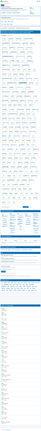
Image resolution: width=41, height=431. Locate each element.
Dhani (25, 197)
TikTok (13, 249)
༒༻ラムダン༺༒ (5, 144)
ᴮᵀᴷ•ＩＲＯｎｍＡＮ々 (24, 131)
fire (2, 331)
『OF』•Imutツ (30, 100)
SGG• (10, 171)
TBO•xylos (4, 113)
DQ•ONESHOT (22, 184)
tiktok (2, 359)
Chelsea (32, 290)
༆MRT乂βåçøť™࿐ (27, 96)
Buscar (2, 5)
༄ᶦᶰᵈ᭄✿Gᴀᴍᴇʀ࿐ (11, 38)
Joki (16, 149)
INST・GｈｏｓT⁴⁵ (11, 118)
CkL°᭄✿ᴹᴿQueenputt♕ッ (16, 43)
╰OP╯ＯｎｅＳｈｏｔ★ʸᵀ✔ (20, 56)
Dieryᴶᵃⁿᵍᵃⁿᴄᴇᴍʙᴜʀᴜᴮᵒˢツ (6, 91)
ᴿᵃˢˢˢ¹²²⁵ (29, 149)
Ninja (2, 369)
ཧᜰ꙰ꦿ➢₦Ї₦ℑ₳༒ (23, 91)
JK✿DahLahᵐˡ (19, 166)
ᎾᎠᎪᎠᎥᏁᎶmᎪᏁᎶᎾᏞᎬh (14, 100)
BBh (19, 197)
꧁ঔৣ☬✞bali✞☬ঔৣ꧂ (5, 166)
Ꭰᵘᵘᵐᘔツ (15, 78)
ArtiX (5, 24)
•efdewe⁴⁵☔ (28, 74)
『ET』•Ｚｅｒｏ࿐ (17, 153)
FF (1, 317)
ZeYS (24, 69)
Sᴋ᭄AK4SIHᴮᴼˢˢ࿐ (12, 47)
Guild (2, 402)
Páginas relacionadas (16, 12)
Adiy (31, 171)
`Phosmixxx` (35, 153)
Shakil (19, 282)
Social (12, 21)
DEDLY (37, 193)
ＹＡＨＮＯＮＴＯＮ (29, 47)
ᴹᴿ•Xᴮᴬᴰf (13, 69)
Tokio (10, 284)
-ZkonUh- (21, 171)
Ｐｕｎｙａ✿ (29, 118)
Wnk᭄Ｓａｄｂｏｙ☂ (26, 135)
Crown (17, 286)
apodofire (23, 290)
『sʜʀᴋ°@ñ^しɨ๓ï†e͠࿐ (20, 109)
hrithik (17, 284)
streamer (14, 290)
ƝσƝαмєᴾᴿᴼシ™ (4, 87)
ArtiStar (15, 240)
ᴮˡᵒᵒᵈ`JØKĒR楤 (12, 60)
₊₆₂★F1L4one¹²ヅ (5, 60)
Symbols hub (30, 249)
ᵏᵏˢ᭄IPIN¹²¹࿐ (21, 78)
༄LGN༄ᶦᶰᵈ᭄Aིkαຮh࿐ (6, 69)
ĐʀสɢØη (18, 118)
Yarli (30, 153)
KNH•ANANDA (24, 180)
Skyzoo (19, 69)
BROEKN (11, 193)
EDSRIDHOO (11, 140)
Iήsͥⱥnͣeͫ (4, 162)
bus (2, 282)
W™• (9, 184)
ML (1, 378)
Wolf (21, 282)
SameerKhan (29, 286)
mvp (15, 288)
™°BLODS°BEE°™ (33, 127)
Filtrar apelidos (4, 35)
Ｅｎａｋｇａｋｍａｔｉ (19, 87)
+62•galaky (28, 140)
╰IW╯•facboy (31, 82)
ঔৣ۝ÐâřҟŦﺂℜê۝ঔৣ (5, 51)
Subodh (24, 286)
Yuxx (10, 153)
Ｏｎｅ (33, 135)
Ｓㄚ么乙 (9, 74)
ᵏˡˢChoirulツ (24, 153)
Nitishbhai (25, 282)
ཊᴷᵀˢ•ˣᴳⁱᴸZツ (28, 113)
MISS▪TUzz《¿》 (31, 180)
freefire (2, 308)
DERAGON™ (28, 109)
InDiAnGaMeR (31, 284)
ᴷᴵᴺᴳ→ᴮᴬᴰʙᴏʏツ (32, 162)
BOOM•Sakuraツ (23, 100)
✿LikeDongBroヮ (18, 38)
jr (3, 175)
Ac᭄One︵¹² (17, 140)
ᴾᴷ (26, 171)
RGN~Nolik (4, 135)
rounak (14, 284)
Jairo (30, 288)
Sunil (20, 284)
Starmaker (9, 249)
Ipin (37, 82)
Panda (24, 284)
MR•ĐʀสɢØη (21, 74)
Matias (7, 290)
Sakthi (33, 286)
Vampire (5, 282)
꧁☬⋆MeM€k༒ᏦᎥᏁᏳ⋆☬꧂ (12, 82)
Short (2, 21)
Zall (8, 197)
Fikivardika (35, 197)
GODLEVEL (3, 288)
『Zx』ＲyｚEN (4, 131)
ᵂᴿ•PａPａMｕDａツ (20, 47)
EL (21, 193)
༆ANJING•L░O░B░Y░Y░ (6, 65)
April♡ (4, 149)
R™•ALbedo (4, 74)
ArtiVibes (35, 240)
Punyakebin (26, 166)
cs (26, 290)
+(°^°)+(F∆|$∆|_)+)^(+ (33, 166)
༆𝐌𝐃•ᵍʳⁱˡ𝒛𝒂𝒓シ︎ (20, 162)
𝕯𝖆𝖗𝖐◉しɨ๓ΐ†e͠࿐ (25, 43)
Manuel (22, 288)
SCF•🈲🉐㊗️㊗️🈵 (31, 91)
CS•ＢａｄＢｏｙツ (14, 144)
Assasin (18, 288)
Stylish (6, 21)
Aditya (12, 288)
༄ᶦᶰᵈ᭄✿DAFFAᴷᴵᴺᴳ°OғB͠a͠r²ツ (28, 38)
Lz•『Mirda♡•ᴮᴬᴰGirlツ (16, 65)
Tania (26, 193)
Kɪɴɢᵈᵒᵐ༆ (9, 162)
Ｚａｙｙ (3, 82)
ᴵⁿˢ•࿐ (34, 113)
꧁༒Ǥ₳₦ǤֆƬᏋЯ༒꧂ (6, 43)
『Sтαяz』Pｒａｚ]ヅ (5, 122)
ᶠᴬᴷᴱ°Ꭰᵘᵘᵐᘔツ (36, 78)
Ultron (27, 284)
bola (25, 288)
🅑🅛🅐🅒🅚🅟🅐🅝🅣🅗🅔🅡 (23, 82)
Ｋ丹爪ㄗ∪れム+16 (29, 78)
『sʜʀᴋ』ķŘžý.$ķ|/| (33, 122)
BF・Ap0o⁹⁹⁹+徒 (15, 184)
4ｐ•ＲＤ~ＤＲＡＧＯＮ (16, 135)
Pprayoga (9, 175)
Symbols (11, 290)
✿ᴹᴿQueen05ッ (24, 122)
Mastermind (12, 286)
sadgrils (3, 202)
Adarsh (15, 282)
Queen (29, 69)
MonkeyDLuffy (4, 286)
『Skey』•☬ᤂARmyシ (15, 91)
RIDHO (14, 197)
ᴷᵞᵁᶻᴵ (35, 118)
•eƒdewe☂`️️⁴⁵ (32, 43)
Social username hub (24, 249)
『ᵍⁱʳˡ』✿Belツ (35, 96)
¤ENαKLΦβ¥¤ (4, 109)
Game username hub (18, 249)
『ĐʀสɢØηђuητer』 (30, 60)
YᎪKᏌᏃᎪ (17, 60)
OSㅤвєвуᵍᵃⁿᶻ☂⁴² (22, 113)
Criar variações (9, 12)
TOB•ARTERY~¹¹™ (35, 149)
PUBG (12, 282)
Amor (36, 286)
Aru (34, 69)
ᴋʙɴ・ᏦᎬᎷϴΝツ (21, 144)
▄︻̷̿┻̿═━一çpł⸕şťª (26, 127)
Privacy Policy (9, 429)
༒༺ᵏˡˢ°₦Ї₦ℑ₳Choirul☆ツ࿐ (12, 113)
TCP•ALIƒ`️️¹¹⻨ (13, 188)
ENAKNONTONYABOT (25, 65)
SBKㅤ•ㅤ (28, 184)
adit (35, 290)
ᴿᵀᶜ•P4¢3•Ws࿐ (4, 127)
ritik (35, 282)
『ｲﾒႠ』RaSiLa (27, 87)
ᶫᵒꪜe (23, 60)
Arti (2, 24)
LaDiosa (32, 282)
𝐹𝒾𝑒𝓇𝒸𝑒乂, (12, 122)
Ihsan (8, 286)
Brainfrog (25, 188)
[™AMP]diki (26, 162)
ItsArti (8, 24)
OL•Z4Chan (11, 127)
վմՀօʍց (19, 188)
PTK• (34, 140)
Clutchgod (19, 290)
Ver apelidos (4, 12)
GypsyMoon (15, 74)
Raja (29, 197)
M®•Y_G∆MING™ (18, 127)
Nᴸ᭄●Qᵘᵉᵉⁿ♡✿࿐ (35, 109)
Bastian (30, 188)
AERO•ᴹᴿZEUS (4, 118)
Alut (3, 184)
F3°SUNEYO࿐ (22, 149)
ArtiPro (6, 240)
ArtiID (11, 24)
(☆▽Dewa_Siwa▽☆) (5, 188)
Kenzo (10, 135)
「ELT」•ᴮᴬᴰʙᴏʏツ (30, 51)
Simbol (2, 350)
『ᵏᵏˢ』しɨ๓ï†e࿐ (11, 109)
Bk (14, 162)
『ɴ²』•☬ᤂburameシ (5, 96)
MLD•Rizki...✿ (4, 171)
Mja (3, 180)
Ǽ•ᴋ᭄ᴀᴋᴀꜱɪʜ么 (29, 56)
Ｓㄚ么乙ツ (4, 38)
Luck (38, 282)
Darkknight (16, 131)
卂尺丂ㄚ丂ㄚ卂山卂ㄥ (32, 131)
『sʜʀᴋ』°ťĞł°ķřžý (19, 96)
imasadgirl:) (18, 122)
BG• (14, 202)
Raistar (2, 406)
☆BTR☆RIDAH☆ (10, 149)
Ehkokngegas (22, 51)
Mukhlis (16, 193)
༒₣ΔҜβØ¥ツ (11, 87)
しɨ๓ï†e (23, 140)
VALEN (18, 180)
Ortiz (27, 288)
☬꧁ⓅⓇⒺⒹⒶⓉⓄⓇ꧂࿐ (8, 56)
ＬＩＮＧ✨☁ (34, 144)
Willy (32, 193)
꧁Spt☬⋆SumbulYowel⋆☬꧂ (7, 78)
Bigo (6, 249)
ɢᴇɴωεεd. (10, 131)
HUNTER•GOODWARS (10, 180)
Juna (36, 171)
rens (3, 197)
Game (9, 21)
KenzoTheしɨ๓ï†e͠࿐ (5, 100)
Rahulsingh (8, 288)
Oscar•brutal (13, 166)
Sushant (33, 288)
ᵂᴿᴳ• (19, 175)
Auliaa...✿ (23, 118)
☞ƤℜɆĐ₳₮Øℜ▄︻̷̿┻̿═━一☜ (14, 51)
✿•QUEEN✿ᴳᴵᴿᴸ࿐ (34, 175)
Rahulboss (3, 290)
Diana (29, 282)
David (29, 290)
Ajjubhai (20, 286)
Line (14, 175)
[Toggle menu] (39, 1)
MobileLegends (6, 284)
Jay (2, 284)
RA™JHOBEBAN (4, 193)
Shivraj (9, 282)
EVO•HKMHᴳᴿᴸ (4, 140)
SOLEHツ (12, 96)
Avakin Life (3, 249)
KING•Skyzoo (4, 153)
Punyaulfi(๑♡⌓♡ (26, 175)
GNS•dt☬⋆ (15, 171)
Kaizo (28, 144)
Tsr (8, 202)
